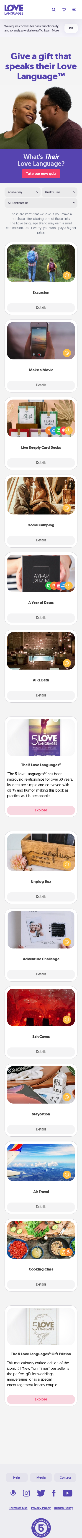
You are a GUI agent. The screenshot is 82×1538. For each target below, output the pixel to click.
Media (41, 1478)
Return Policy (63, 1508)
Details (41, 308)
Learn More (51, 30)
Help (16, 1478)
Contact (65, 1478)
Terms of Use (18, 1508)
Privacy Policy (41, 1508)
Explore (41, 810)
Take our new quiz (41, 173)
